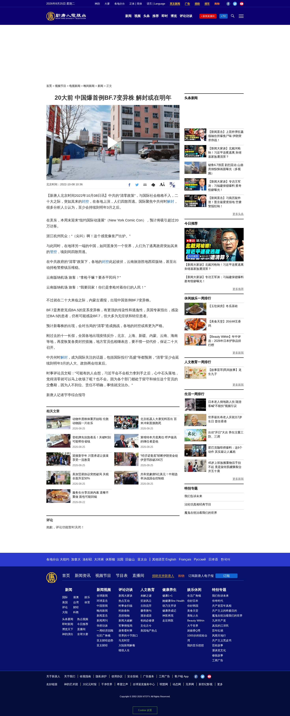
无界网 (190, 684)
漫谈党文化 (219, 650)
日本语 (213, 559)
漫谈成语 (146, 615)
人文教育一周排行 (197, 362)
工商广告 (217, 660)
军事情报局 (125, 625)
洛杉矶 (87, 559)
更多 (220, 684)
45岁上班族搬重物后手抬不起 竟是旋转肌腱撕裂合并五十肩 (224, 467)
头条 (146, 16)
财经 (76, 607)
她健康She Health (173, 600)
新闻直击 (102, 615)
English (171, 559)
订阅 (226, 575)
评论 (65, 607)
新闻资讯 (83, 575)
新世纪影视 (205, 684)
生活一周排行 (194, 394)
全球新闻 (102, 595)
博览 (174, 16)
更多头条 (238, 214)
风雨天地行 (219, 635)
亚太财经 (102, 645)
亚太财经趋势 (105, 640)
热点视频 (82, 619)
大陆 (65, 612)
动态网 (177, 684)
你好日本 (192, 600)
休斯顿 (110, 559)
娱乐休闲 (194, 590)
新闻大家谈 (125, 595)
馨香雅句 (146, 610)
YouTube (242, 4)
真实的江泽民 (220, 625)
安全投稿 (132, 676)
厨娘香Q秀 (193, 630)
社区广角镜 (103, 635)
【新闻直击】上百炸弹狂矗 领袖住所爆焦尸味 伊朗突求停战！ (226, 136)
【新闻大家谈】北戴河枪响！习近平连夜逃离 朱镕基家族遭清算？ (224, 152)
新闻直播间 (209, 16)
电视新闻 (74, 85)
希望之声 (122, 684)
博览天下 (67, 629)
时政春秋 (124, 610)
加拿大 (76, 559)
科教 (76, 612)
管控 (53, 252)
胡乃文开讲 (169, 605)
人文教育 (147, 590)
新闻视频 (104, 590)
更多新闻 (238, 352)
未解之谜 (146, 595)
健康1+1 (167, 595)
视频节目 (60, 85)
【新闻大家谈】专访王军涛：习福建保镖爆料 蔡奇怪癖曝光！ (224, 185)
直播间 (138, 575)
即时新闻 (67, 624)
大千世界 (192, 625)
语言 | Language (156, 3)
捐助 (197, 3)
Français (185, 559)
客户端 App (182, 676)
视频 (137, 16)
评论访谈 (186, 16)
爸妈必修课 (147, 620)
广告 (187, 3)
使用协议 (117, 676)
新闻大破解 (125, 620)
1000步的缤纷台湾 (197, 638)
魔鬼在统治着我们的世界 (200, 512)
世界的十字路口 (128, 635)
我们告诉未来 (193, 496)
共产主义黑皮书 (221, 640)
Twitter (235, 4)
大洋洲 (99, 559)
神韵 (97, 3)
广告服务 (148, 676)
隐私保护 (101, 676)
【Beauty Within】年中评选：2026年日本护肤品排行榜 (224, 341)
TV (224, 16)
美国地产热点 (148, 630)
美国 (65, 602)
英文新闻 (175, 3)
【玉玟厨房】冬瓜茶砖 (223, 306)
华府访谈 (102, 625)
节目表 (122, 575)
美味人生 (192, 615)
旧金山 (130, 559)
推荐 (155, 16)
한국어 (225, 559)
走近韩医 (167, 620)
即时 (165, 16)
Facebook (228, 4)
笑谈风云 (146, 600)
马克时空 (124, 640)
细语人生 (124, 650)
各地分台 (119, 3)
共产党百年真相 (221, 605)
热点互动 (124, 600)
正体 (132, 3)
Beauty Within (195, 620)
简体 (139, 3)
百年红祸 (217, 630)
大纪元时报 (89, 684)
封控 (85, 201)
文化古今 (146, 625)
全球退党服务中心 (144, 684)
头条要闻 (67, 619)
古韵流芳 (146, 605)
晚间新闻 (88, 85)
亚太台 (142, 559)
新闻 (128, 16)
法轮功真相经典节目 (197, 504)
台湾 (76, 602)
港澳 (76, 597)
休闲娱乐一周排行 (197, 298)
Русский (200, 559)
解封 (170, 201)
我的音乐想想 (195, 645)
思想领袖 (124, 615)
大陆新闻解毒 (127, 645)
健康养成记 (169, 610)
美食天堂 (192, 610)
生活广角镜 (194, 595)
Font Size (162, 184)
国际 (65, 597)
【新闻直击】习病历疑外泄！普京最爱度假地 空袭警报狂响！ (224, 202)
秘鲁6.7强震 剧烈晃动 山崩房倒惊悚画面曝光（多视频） (225, 169)
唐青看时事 (125, 630)
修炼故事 (217, 655)
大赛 (107, 3)
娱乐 (87, 597)
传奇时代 (217, 600)
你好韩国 (192, 605)
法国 (120, 559)
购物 (217, 3)
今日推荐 (191, 223)
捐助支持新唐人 (163, 575)
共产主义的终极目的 (224, 610)
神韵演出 (67, 634)
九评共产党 (219, 620)
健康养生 (169, 590)
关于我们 (69, 676)
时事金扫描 (125, 605)
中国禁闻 (102, 605)
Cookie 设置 (145, 710)
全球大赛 (82, 634)
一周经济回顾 (105, 630)
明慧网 (164, 684)
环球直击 (102, 600)
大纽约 (64, 559)
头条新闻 (191, 98)
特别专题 (191, 488)
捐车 (207, 3)
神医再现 (167, 615)
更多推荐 (238, 289)
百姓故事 (217, 645)
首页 (49, 85)
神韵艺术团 (71, 684)
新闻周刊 (102, 620)
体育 (87, 602)
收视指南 (85, 676)
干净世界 (106, 684)
